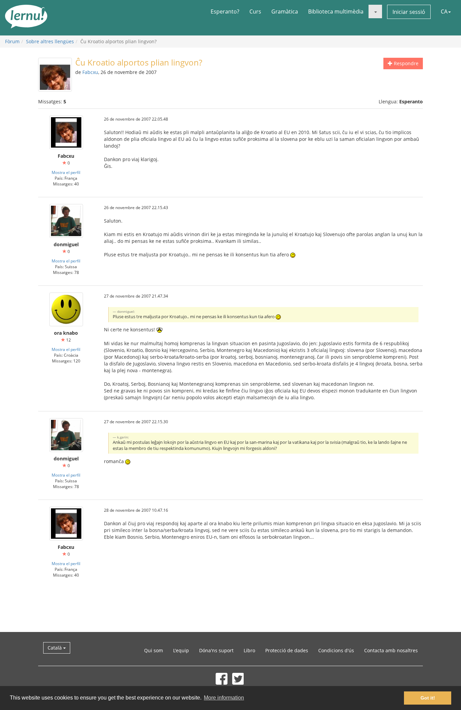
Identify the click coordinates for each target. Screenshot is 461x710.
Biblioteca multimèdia (335, 11)
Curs (255, 11)
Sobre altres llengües (50, 41)
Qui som (153, 650)
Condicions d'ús (336, 650)
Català (55, 647)
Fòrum (12, 41)
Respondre (405, 63)
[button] (375, 11)
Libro (249, 650)
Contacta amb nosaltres (391, 650)
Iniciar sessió (408, 12)
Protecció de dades (286, 650)
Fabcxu (90, 72)
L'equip (181, 650)
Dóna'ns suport (216, 650)
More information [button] (224, 698)
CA (444, 11)
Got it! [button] (428, 698)
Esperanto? (225, 11)
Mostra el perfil (66, 172)
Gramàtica (284, 11)
